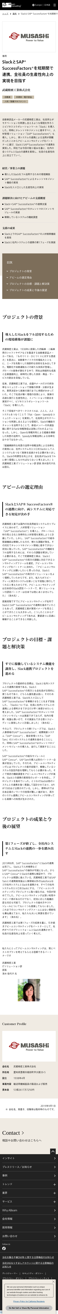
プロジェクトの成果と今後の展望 (28, 290)
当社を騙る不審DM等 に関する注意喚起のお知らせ (28, 1257)
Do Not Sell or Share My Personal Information (29, 1308)
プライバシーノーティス (38, 1278)
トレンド (7, 1184)
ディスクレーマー (10, 1273)
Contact (11, 1133)
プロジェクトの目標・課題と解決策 (29, 284)
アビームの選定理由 (20, 277)
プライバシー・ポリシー (13, 1278)
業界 (4, 1193)
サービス (7, 1201)
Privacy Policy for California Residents (29, 1301)
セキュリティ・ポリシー (32, 1273)
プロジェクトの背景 (20, 271)
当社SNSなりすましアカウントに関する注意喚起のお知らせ (28, 1264)
